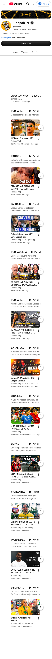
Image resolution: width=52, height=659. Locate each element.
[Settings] (33, 4)
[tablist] (26, 52)
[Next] (40, 127)
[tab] (14, 52)
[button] (37, 52)
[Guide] (4, 4)
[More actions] (38, 139)
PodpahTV (15, 141)
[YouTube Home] (15, 4)
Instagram (7, 38)
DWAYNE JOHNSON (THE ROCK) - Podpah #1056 (26, 96)
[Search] (27, 4)
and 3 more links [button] (18, 38)
